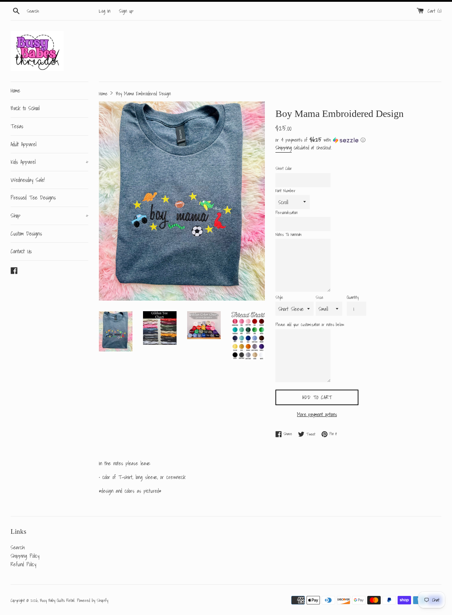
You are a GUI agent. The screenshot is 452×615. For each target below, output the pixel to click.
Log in (105, 11)
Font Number (285, 190)
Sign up (126, 11)
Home (15, 90)
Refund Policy (23, 564)
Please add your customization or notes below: (309, 324)
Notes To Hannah (288, 234)
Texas (17, 126)
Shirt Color (283, 168)
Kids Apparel (49, 161)
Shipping (283, 148)
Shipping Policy (25, 555)
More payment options (317, 414)
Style (279, 297)
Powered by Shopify (92, 600)
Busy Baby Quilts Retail (57, 600)
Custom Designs (26, 233)
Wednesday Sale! (28, 179)
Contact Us (21, 251)
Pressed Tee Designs (33, 197)
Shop (49, 215)
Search (18, 547)
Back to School (25, 108)
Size (319, 297)
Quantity (352, 297)
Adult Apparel (23, 144)
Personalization (286, 212)
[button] (358, 140)
